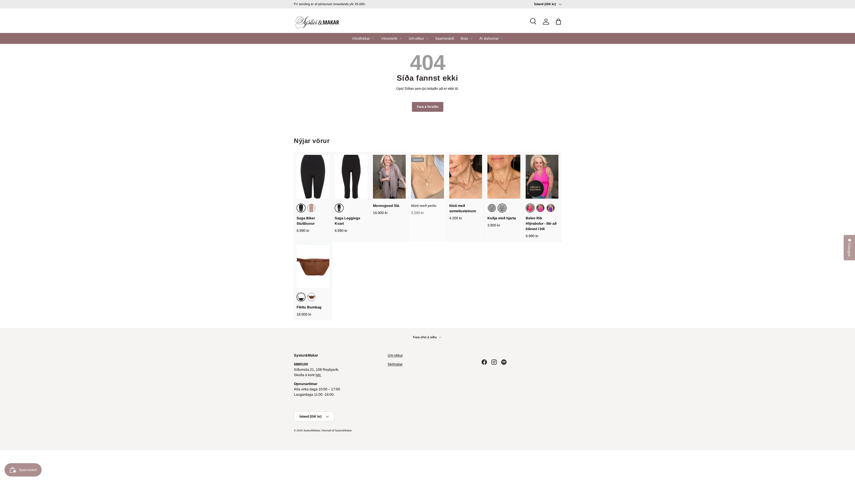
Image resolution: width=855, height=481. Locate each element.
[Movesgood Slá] (389, 177)
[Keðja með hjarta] (503, 177)
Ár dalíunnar (489, 38)
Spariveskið (444, 38)
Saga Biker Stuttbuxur (306, 220)
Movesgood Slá (386, 206)
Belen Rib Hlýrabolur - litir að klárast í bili (541, 223)
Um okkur (416, 38)
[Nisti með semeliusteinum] (465, 177)
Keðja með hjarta (501, 218)
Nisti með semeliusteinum (462, 208)
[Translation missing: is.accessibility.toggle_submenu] (373, 38)
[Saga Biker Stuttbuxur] (313, 177)
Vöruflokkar (361, 38)
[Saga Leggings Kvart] (351, 177)
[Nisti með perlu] (427, 177)
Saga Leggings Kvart (347, 220)
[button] (558, 21)
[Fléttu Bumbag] (313, 266)
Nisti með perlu (423, 206)
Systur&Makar (311, 430)
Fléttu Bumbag (309, 307)
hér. (318, 375)
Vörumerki (389, 38)
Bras (464, 38)
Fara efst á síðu (425, 337)
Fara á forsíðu (427, 106)
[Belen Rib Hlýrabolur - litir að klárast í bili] (542, 177)
